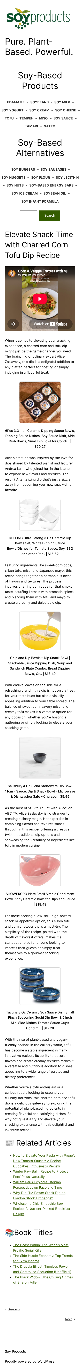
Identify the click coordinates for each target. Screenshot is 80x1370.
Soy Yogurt (12, 110)
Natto (49, 126)
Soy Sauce (63, 118)
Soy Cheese (65, 110)
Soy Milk (62, 102)
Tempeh (26, 118)
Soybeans (39, 102)
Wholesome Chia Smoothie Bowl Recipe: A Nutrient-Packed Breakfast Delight (41, 1208)
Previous (14, 1309)
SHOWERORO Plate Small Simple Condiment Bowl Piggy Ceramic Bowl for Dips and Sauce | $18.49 (40, 899)
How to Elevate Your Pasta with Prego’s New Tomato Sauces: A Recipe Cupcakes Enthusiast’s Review (44, 1160)
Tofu (9, 118)
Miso (43, 118)
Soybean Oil (54, 193)
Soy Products (15, 1351)
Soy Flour (40, 177)
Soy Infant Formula (40, 201)
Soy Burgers (23, 169)
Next (68, 1319)
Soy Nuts (15, 185)
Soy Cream (39, 110)
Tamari (31, 126)
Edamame (16, 102)
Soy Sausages (53, 169)
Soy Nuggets (13, 177)
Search (49, 215)
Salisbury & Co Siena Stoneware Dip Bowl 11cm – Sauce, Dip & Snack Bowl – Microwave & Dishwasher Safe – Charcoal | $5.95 (40, 791)
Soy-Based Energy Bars (51, 185)
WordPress (46, 1361)
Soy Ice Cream (24, 193)
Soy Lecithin (67, 177)
